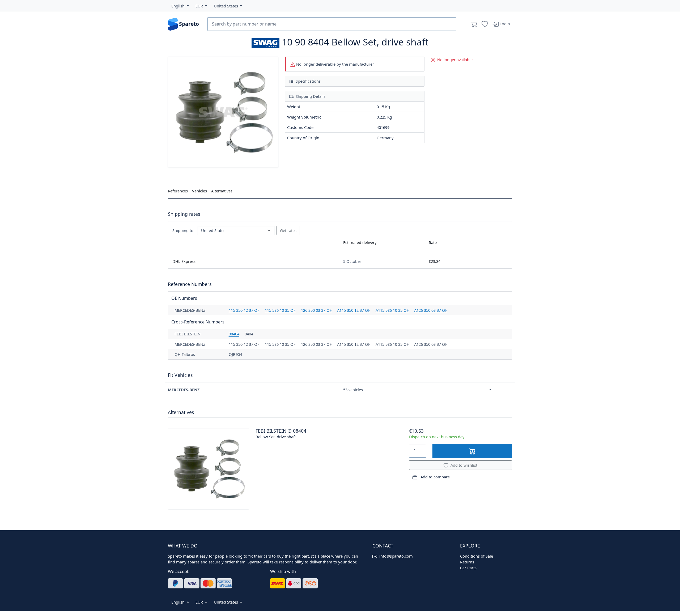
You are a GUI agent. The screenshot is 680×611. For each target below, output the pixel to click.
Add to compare (434, 476)
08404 (234, 333)
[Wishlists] (484, 24)
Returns (467, 561)
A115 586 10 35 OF (392, 310)
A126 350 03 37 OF (430, 310)
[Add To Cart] (472, 451)
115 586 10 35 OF (280, 310)
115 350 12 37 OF (244, 310)
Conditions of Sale (476, 556)
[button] (180, 6)
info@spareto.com (396, 556)
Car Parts (468, 567)
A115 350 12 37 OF (353, 310)
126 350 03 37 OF (316, 310)
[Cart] (474, 24)
